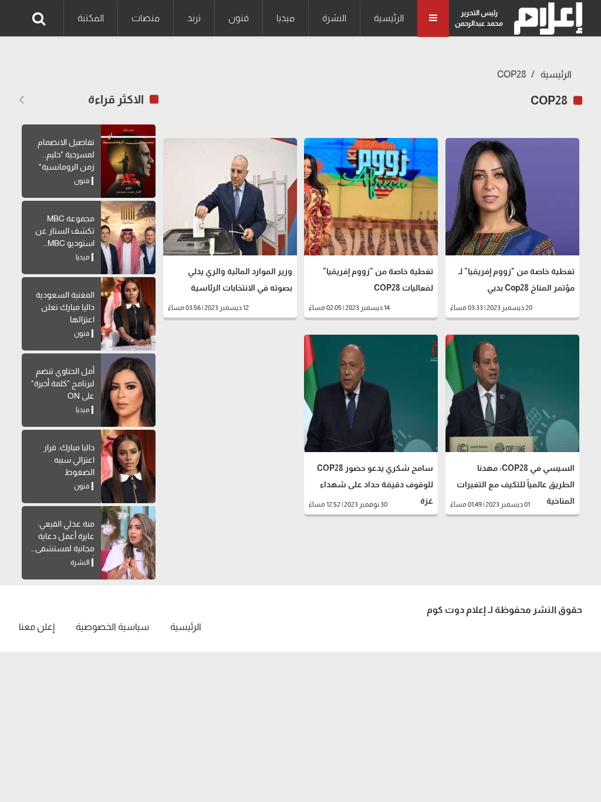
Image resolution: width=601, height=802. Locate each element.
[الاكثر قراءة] (21, 100)
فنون (238, 18)
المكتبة (90, 18)
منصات (145, 18)
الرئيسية (389, 18)
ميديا (285, 18)
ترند (194, 18)
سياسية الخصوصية (112, 627)
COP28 (511, 74)
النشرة (334, 18)
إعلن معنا (37, 627)
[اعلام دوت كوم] (545, 18)
